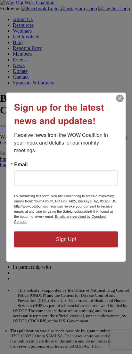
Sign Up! (66, 239)
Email (21, 164)
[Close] (120, 98)
